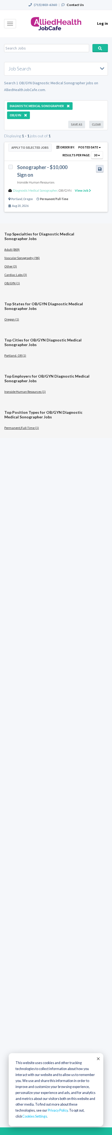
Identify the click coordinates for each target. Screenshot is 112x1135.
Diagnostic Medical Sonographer (35, 190)
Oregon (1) (11, 319)
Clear (96, 124)
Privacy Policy (58, 1110)
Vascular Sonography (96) (22, 258)
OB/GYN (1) (12, 283)
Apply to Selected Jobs (30, 147)
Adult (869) (12, 249)
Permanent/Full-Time (54, 199)
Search (100, 48)
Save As (76, 124)
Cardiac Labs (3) (15, 275)
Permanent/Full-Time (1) (21, 428)
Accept (98, 1058)
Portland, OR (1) (15, 355)
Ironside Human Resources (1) (25, 392)
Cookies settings (34, 1116)
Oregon (28, 199)
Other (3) (10, 266)
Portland (16, 199)
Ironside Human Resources (35, 182)
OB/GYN (64, 190)
